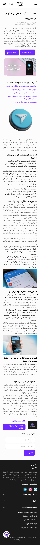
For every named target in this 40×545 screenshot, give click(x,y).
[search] (12, 4)
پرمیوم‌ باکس (20, 4)
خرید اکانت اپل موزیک (29, 527)
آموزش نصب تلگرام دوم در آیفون (25, 93)
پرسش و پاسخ (12, 52)
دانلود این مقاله (27, 52)
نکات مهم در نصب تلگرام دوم (26, 102)
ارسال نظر (29, 453)
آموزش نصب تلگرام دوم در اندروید (24, 89)
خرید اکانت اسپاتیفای (29, 516)
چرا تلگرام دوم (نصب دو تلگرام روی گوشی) (21, 86)
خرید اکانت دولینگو (30, 523)
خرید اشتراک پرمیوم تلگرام (16, 427)
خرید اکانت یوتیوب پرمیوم (27, 512)
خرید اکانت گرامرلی (30, 520)
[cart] (4, 4)
